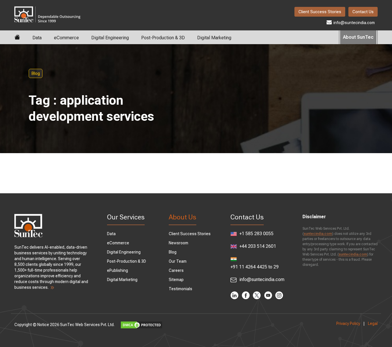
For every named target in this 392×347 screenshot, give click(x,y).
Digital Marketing (214, 37)
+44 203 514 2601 (257, 246)
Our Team (178, 261)
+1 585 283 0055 (255, 233)
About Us (182, 217)
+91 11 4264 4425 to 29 (254, 267)
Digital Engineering (110, 37)
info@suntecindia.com (354, 22)
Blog (35, 73)
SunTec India (47, 10)
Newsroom (178, 243)
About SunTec (358, 37)
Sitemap (176, 279)
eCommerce (66, 37)
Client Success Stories (319, 11)
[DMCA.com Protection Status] (142, 324)
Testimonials (180, 288)
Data (37, 37)
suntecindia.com (318, 234)
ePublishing (117, 270)
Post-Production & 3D (163, 37)
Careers (176, 270)
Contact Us (363, 11)
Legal (373, 323)
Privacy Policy (348, 323)
